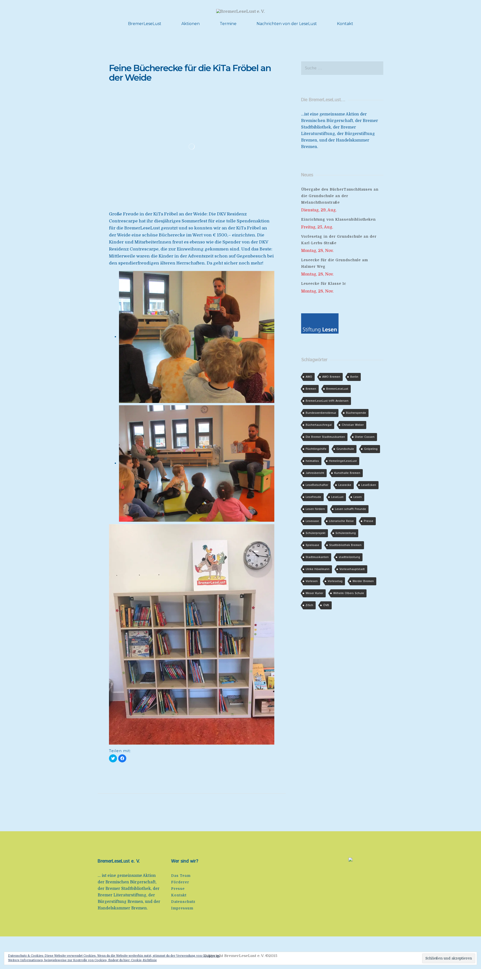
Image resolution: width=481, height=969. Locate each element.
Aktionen (190, 23)
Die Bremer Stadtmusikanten (325, 437)
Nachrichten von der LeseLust (287, 23)
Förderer (180, 882)
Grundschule (345, 449)
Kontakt (345, 23)
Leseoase (312, 521)
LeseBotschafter (317, 485)
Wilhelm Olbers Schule (348, 593)
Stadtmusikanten (317, 557)
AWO (309, 377)
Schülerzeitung (345, 533)
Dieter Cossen (365, 437)
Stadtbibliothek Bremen (345, 545)
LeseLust (337, 497)
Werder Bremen (363, 581)
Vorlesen (312, 581)
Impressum (182, 908)
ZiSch (309, 605)
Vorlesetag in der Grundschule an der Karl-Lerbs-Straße (339, 239)
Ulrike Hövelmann (317, 569)
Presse (368, 521)
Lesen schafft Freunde (350, 509)
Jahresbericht (315, 473)
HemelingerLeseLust (343, 461)
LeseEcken (368, 485)
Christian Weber (353, 425)
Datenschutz (183, 902)
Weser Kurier (314, 593)
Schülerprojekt (315, 533)
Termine (228, 23)
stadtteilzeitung (349, 557)
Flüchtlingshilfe (316, 449)
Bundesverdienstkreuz (321, 413)
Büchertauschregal (319, 425)
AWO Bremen (331, 377)
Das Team (181, 876)
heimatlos (312, 461)
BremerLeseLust (144, 23)
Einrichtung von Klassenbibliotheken (338, 219)
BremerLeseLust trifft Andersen (327, 401)
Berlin (354, 377)
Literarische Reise (341, 521)
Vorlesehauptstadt (352, 569)
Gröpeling (371, 449)
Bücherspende (356, 413)
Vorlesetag (335, 581)
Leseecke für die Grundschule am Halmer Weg (334, 263)
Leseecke (344, 485)
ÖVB (326, 605)
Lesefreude (313, 497)
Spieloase (312, 545)
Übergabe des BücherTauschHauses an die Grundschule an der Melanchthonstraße (340, 195)
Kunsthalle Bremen (347, 473)
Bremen (311, 389)
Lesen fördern (315, 509)
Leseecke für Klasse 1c (323, 284)
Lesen (357, 497)
